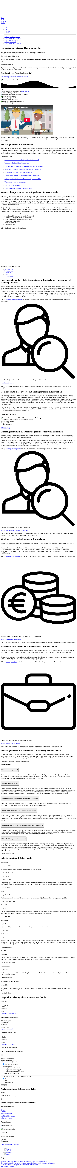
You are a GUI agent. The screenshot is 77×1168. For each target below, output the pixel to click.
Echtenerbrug (8, 271)
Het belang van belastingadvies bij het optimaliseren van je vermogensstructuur (24, 1161)
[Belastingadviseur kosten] (38, 634)
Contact (3, 23)
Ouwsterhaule (9, 276)
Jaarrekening (8, 1066)
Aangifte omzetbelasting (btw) (13, 1070)
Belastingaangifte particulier (13, 43)
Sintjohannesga (9, 269)
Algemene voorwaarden (8, 1117)
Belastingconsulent (10, 42)
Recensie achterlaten (7, 1118)
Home (2, 18)
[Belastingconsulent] (38, 738)
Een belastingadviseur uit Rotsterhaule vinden (14, 77)
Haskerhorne (8, 272)
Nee (6, 1080)
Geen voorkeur (9, 1082)
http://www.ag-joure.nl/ (8, 1044)
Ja (5, 1078)
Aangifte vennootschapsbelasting (14, 1071)
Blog (2, 19)
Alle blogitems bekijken (8, 1166)
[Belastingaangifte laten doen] (38, 378)
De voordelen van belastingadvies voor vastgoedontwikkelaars (19, 1164)
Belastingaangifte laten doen (13, 38)
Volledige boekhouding (11, 1064)
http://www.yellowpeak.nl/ (9, 1013)
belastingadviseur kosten (13, 556)
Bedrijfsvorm (7, 1058)
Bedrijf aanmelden (6, 1113)
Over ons (3, 21)
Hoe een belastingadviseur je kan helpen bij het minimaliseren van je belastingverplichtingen (28, 1163)
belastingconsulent (11, 662)
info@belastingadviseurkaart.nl (10, 1144)
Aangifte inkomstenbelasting (12, 1068)
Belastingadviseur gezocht (12, 37)
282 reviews (25, 91)
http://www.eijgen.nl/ (7, 1029)
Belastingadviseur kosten (12, 40)
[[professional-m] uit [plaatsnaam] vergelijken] (38, 525)
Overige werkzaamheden (12, 1073)
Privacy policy (5, 1115)
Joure (6, 274)
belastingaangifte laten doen (14, 299)
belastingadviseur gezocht (13, 449)
